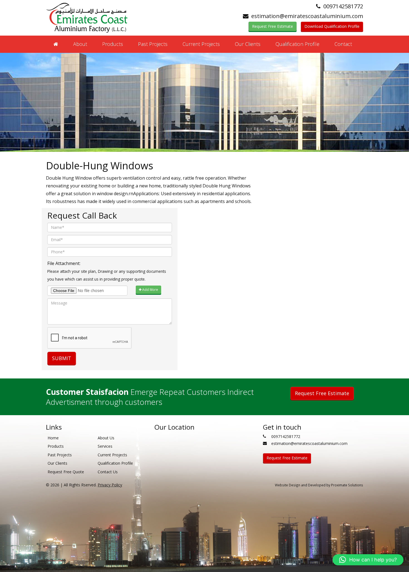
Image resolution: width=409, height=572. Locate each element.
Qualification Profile (297, 44)
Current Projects (201, 44)
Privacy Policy (110, 484)
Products (112, 44)
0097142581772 (343, 6)
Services (105, 446)
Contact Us (108, 471)
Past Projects (152, 44)
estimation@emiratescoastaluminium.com (307, 16)
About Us (106, 437)
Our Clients (247, 44)
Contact (343, 44)
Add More (149, 289)
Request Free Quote (66, 471)
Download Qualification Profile (331, 26)
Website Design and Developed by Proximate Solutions (319, 485)
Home (53, 437)
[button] (367, 559)
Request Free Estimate (272, 26)
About (80, 44)
